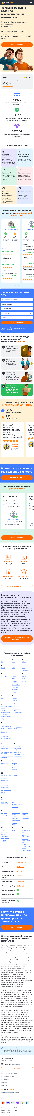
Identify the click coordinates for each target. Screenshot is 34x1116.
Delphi (3, 668)
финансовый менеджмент (5, 837)
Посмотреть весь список (17, 586)
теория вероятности (15, 817)
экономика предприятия (26, 839)
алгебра (3, 710)
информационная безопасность (19, 755)
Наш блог (4, 1085)
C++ (4, 245)
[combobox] (17, 304)
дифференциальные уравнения (7, 756)
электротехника (26, 850)
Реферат (24, 561)
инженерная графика (17, 749)
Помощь (4, 1082)
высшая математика (4, 731)
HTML (13, 668)
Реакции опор (28, 258)
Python (24, 681)
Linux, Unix (4, 676)
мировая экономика (4, 793)
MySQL (14, 692)
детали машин (5, 746)
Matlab (13, 678)
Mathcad (14, 676)
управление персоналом (25, 817)
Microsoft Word (16, 687)
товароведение (16, 820)
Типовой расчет (8, 576)
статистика (4, 815)
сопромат (4, 813)
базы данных (17, 706)
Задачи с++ (6, 270)
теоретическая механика (16, 813)
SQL (2, 698)
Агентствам (5, 1079)
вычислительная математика (6, 735)
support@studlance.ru (12, 1064)
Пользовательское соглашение (10, 1092)
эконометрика (26, 830)
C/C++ (24, 662)
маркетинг (4, 778)
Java (23, 668)
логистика (14, 769)
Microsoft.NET (15, 689)
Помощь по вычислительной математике (17, 639)
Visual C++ (14, 700)
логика (14, 767)
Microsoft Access (14, 681)
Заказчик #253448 (14, 445)
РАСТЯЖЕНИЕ (10, 496)
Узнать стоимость (17, 45)
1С (2, 662)
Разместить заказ (17, 478)
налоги (15, 775)
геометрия (17, 725)
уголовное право (25, 813)
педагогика (15, 799)
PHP (23, 678)
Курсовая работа (8, 561)
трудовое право (14, 823)
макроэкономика (6, 775)
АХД (2, 719)
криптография (5, 763)
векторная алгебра (6, 728)
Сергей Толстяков (11, 229)
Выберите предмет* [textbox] (7, 304)
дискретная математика (4, 749)
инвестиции (17, 746)
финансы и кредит (4, 841)
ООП (2, 799)
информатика (18, 752)
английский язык (6, 716)
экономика (25, 832)
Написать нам (17, 1068)
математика (4, 780)
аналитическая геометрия (5, 713)
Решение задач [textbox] (6, 308)
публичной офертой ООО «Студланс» (10, 328)
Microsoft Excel (16, 685)
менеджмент (5, 785)
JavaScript (25, 670)
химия (13, 830)
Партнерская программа (9, 1073)
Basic (13, 662)
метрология (4, 787)
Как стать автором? (7, 1076)
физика (3, 830)
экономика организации (25, 835)
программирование (17, 804)
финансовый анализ (4, 833)
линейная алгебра (14, 764)
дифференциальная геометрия (6, 752)
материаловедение (6, 782)
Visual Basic (15, 698)
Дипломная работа (24, 576)
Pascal (24, 676)
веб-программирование (6, 725)
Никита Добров (13, 519)
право (13, 802)
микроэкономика (6, 790)
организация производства (5, 802)
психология (15, 807)
